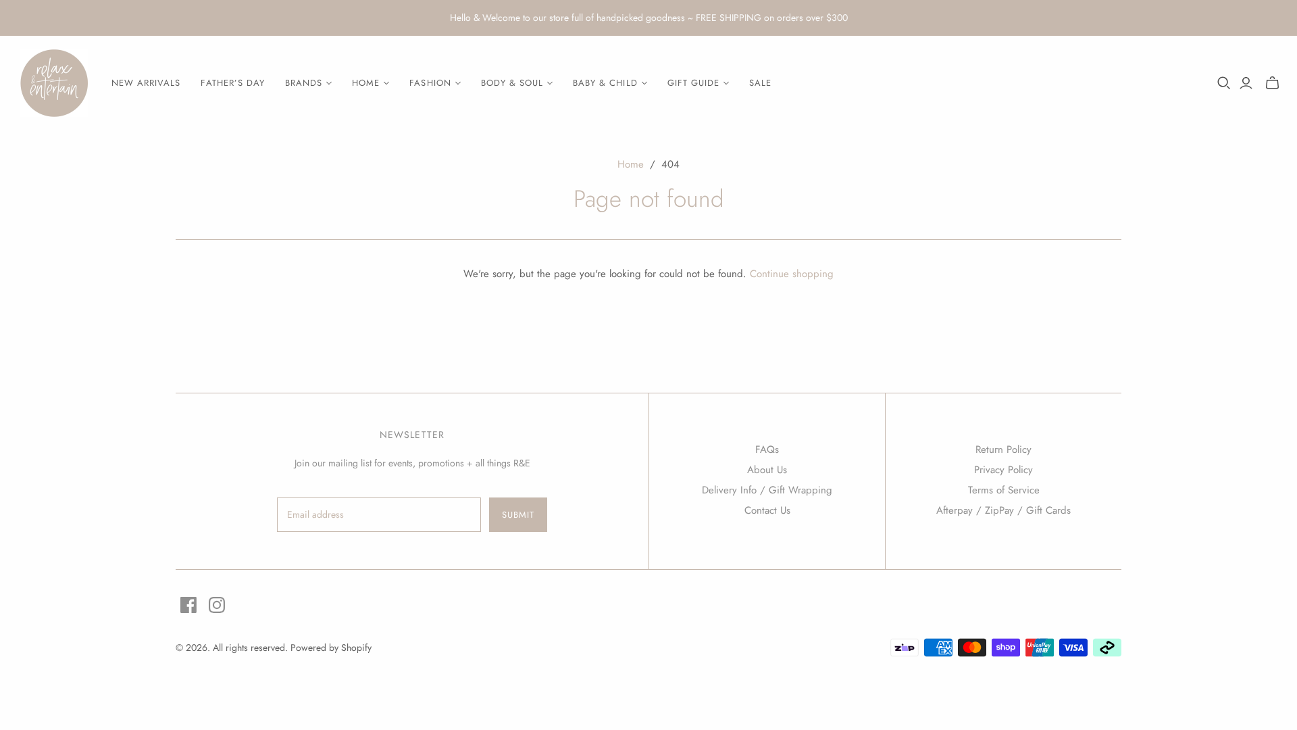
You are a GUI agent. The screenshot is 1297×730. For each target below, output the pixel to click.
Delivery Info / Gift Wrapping (767, 490)
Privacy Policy (1003, 469)
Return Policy (1003, 449)
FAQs (767, 449)
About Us (767, 469)
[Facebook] (188, 605)
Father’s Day (232, 82)
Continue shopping (792, 273)
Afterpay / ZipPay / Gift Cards (1003, 510)
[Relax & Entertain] (54, 83)
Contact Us (767, 510)
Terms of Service (1004, 490)
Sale (760, 82)
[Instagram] (217, 605)
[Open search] (1224, 83)
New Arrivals (145, 82)
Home (630, 164)
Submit (518, 514)
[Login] (1246, 83)
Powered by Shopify (331, 647)
